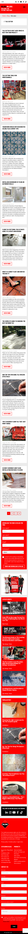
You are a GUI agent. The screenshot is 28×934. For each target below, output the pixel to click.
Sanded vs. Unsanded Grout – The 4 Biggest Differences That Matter (13, 797)
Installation (5, 725)
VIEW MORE (7, 67)
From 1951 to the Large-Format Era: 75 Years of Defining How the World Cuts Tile (13, 618)
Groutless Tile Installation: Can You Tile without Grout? (13, 774)
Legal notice (20, 841)
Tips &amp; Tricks (7, 644)
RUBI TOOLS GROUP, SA (18, 932)
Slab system (17, 855)
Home (4, 16)
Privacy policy (4, 841)
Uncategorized (4, 862)
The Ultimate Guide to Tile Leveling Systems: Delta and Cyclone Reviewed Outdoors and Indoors (13, 638)
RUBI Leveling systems (19, 861)
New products (17, 863)
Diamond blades (18, 850)
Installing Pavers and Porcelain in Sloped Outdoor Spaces (12, 689)
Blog (8, 16)
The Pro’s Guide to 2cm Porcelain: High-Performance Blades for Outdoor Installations (12, 663)
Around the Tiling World (7, 850)
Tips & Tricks (4, 860)
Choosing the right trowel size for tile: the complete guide (13, 720)
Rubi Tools (5, 624)
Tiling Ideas (4, 858)
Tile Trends (4, 856)
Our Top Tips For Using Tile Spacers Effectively (13, 747)
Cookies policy (12, 841)
